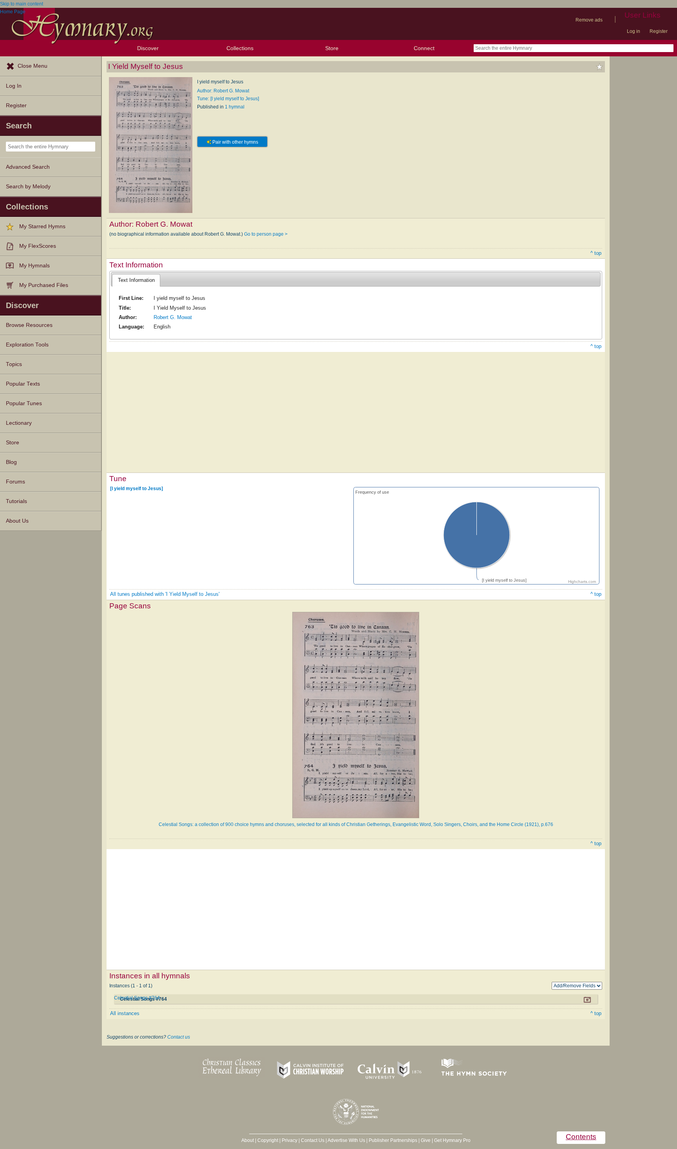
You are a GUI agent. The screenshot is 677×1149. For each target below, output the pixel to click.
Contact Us (312, 1140)
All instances (124, 1013)
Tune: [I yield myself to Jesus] (228, 98)
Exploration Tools (27, 345)
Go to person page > (266, 234)
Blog (11, 462)
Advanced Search (28, 167)
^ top (595, 253)
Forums (15, 482)
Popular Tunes (24, 403)
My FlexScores (37, 246)
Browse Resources (29, 325)
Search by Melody (28, 186)
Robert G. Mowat (173, 317)
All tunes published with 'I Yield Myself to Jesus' (164, 594)
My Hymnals (34, 266)
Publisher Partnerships (393, 1140)
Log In (14, 86)
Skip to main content (21, 4)
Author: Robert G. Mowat (223, 91)
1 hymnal (234, 107)
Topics (14, 364)
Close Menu (32, 66)
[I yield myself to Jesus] (136, 488)
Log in (633, 31)
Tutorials (16, 501)
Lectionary (19, 423)
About (247, 1140)
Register (659, 31)
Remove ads (589, 20)
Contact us (178, 1037)
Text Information (136, 280)
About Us (17, 521)
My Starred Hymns (42, 226)
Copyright (267, 1140)
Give (426, 1140)
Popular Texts (23, 384)
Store (331, 48)
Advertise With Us (346, 1140)
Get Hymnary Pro (452, 1140)
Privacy (289, 1140)
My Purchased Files (43, 285)
